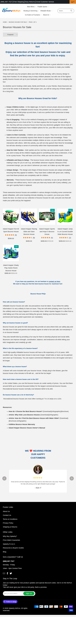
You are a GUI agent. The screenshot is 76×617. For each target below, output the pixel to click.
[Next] (72, 479)
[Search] (71, 11)
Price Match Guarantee (11, 542)
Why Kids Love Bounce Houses (27, 415)
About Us (6, 513)
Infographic (56, 411)
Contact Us (7, 517)
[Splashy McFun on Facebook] (7, 575)
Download (47, 411)
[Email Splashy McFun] (4, 575)
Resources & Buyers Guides (13, 550)
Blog (4, 554)
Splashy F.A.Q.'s (9, 546)
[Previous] (4, 479)
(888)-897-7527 (6, 2)
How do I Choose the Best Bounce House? (25, 411)
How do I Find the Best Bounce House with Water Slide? (37, 418)
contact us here (54, 281)
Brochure (64, 411)
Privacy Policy (8, 525)
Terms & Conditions (10, 521)
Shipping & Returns (10, 529)
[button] (31, 7)
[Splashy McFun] (11, 11)
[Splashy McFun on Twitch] (11, 575)
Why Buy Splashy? (10, 538)
